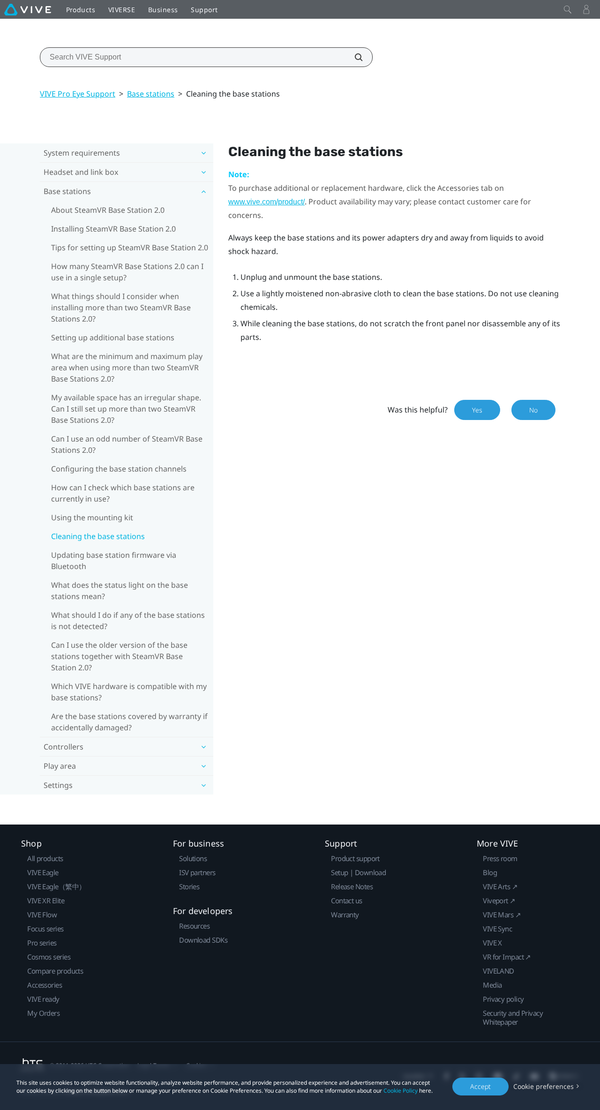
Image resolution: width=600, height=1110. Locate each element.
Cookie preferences (543, 1086)
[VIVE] (27, 9)
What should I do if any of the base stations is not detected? (128, 620)
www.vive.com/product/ (266, 202)
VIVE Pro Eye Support (77, 94)
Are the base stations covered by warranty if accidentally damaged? (129, 722)
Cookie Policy (400, 1091)
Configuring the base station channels (119, 469)
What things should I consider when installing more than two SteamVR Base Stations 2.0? (121, 307)
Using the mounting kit (92, 517)
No (533, 409)
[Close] (567, 9)
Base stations (150, 94)
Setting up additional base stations (112, 337)
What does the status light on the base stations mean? (119, 590)
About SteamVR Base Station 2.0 (108, 210)
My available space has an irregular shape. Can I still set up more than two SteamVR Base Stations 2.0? (126, 408)
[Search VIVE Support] (353, 57)
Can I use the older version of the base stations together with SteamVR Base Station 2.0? (119, 656)
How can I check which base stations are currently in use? (123, 493)
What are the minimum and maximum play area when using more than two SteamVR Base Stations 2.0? (126, 367)
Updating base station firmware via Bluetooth (113, 560)
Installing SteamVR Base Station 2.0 (113, 229)
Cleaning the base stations (98, 536)
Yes (477, 409)
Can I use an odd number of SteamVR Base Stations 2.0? (126, 444)
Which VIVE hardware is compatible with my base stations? (129, 692)
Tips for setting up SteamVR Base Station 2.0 (129, 247)
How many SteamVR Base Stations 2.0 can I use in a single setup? (127, 272)
